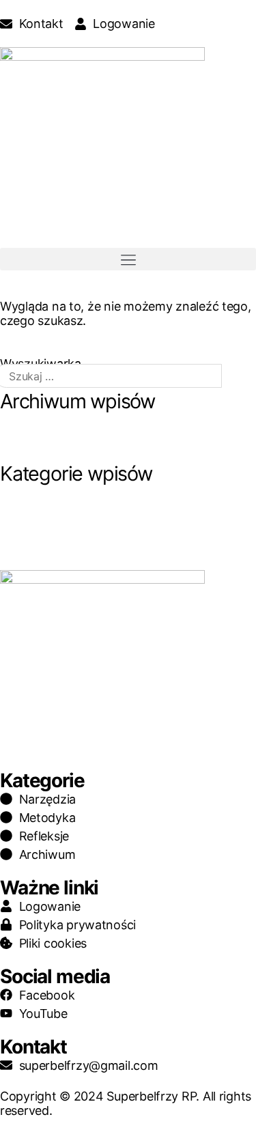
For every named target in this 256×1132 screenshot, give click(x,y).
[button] (128, 259)
